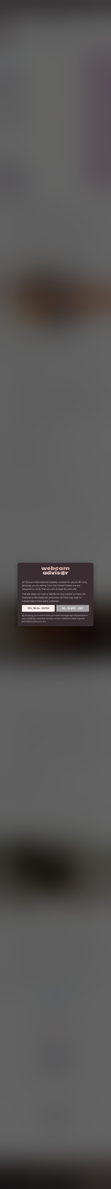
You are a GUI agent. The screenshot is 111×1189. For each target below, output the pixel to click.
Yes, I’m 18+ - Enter (38, 608)
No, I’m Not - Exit (72, 608)
